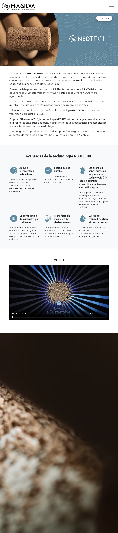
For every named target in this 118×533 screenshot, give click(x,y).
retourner (105, 18)
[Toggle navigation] (111, 6)
